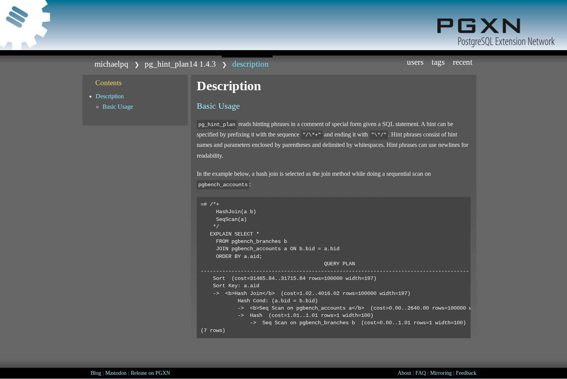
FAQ (420, 373)
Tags (438, 61)
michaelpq (111, 63)
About (404, 373)
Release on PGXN (150, 373)
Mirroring (441, 373)
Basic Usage (118, 106)
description (250, 63)
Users (415, 61)
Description (110, 96)
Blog (96, 373)
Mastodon (116, 373)
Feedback (466, 373)
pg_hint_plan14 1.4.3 (180, 63)
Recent (462, 61)
